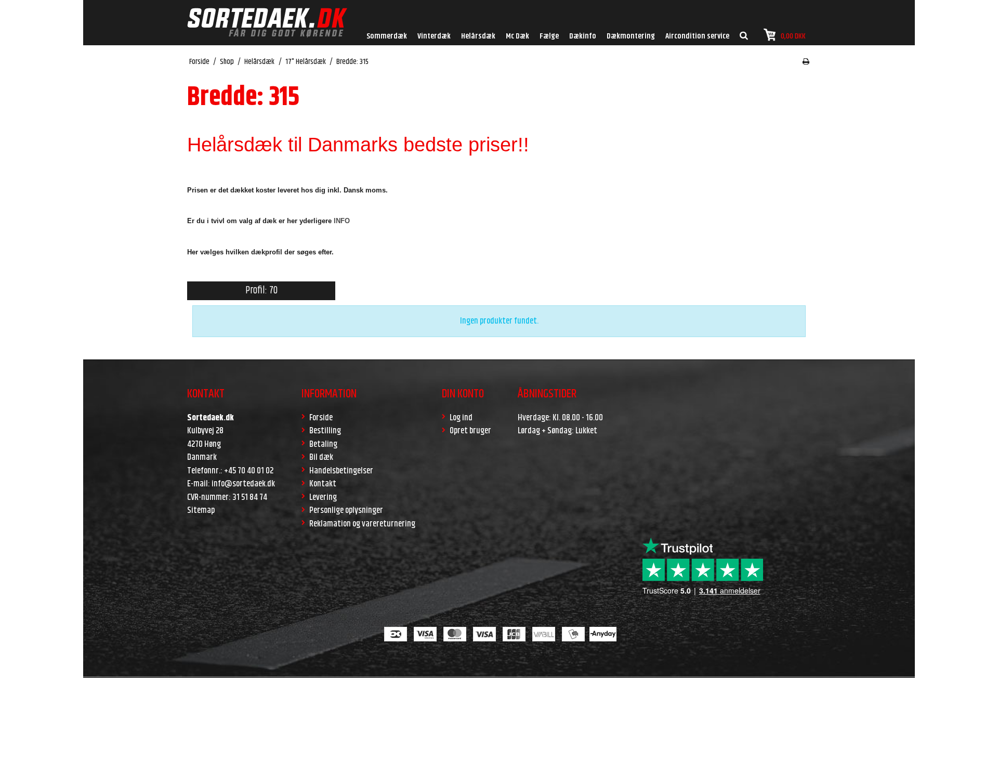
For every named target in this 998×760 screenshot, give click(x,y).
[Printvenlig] (806, 62)
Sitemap (201, 510)
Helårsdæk (478, 36)
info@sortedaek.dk (243, 484)
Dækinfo (582, 36)
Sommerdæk (386, 36)
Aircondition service (697, 36)
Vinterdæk (434, 36)
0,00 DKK (793, 36)
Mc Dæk (517, 36)
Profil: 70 (261, 290)
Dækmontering (631, 36)
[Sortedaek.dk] (267, 22)
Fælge (549, 36)
